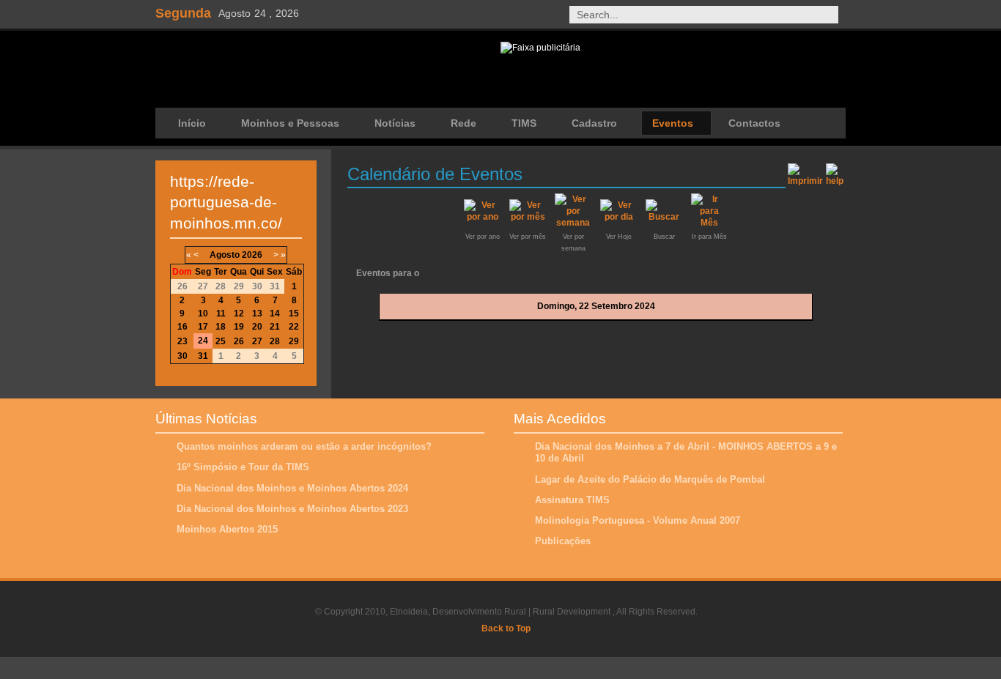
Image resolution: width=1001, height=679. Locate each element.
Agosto (225, 255)
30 (182, 356)
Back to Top (506, 628)
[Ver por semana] (573, 223)
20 (257, 327)
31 (203, 356)
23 (182, 341)
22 (294, 327)
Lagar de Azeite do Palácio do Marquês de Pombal (650, 479)
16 (182, 327)
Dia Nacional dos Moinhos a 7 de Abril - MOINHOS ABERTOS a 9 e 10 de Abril (686, 452)
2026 (252, 255)
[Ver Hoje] (618, 217)
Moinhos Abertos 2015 (227, 529)
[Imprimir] (805, 172)
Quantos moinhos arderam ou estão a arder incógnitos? (304, 446)
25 (220, 341)
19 (239, 327)
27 (257, 341)
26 (239, 341)
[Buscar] (664, 217)
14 (275, 313)
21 (275, 327)
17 (203, 327)
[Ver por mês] (527, 217)
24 (203, 340)
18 (220, 327)
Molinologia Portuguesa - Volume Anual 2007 (637, 520)
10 (203, 313)
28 (275, 341)
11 (221, 313)
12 (239, 313)
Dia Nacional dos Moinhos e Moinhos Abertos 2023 (292, 508)
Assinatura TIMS (572, 499)
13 (257, 313)
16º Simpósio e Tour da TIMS (243, 466)
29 (294, 341)
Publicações (563, 540)
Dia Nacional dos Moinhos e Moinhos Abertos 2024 (292, 488)
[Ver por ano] (482, 217)
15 (294, 313)
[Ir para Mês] (709, 223)
